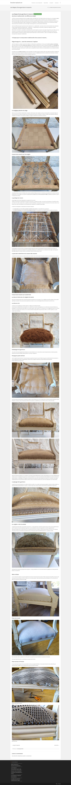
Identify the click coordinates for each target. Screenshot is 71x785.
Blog (56, 783)
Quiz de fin (56, 745)
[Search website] (60, 3)
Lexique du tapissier (16, 745)
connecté (19, 755)
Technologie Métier (20, 748)
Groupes (59, 783)
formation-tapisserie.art (16, 2)
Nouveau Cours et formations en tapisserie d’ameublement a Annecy (16, 772)
